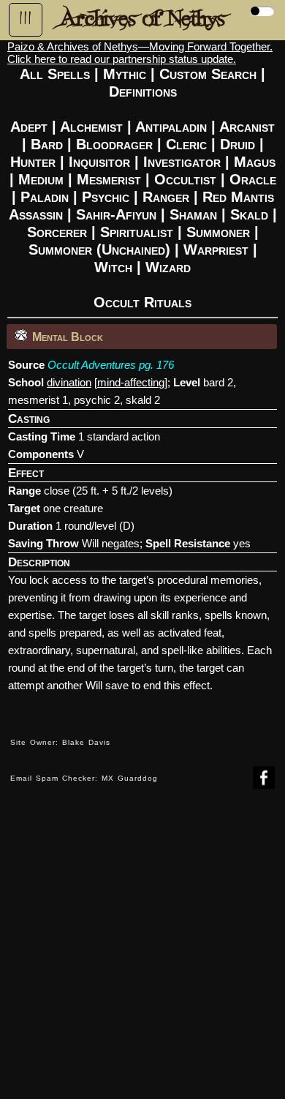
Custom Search (207, 74)
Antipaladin (171, 127)
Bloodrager (114, 144)
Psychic (105, 197)
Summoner (218, 232)
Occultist (185, 179)
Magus (255, 162)
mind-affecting (130, 382)
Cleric (186, 144)
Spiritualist (136, 232)
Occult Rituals (142, 302)
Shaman (193, 214)
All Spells (55, 74)
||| (25, 18)
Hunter (33, 162)
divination (69, 382)
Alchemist (91, 127)
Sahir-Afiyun (116, 214)
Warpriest (215, 249)
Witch (113, 267)
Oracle (252, 179)
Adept (29, 127)
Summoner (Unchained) (99, 249)
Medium (41, 179)
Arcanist (247, 127)
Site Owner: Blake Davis (60, 742)
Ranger (165, 197)
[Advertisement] (142, 955)
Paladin (44, 197)
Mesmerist (109, 179)
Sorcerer (57, 232)
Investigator (182, 162)
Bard (47, 144)
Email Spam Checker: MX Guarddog (84, 778)
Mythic (124, 74)
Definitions (143, 91)
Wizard (168, 267)
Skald (249, 214)
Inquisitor (99, 162)
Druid (237, 144)
